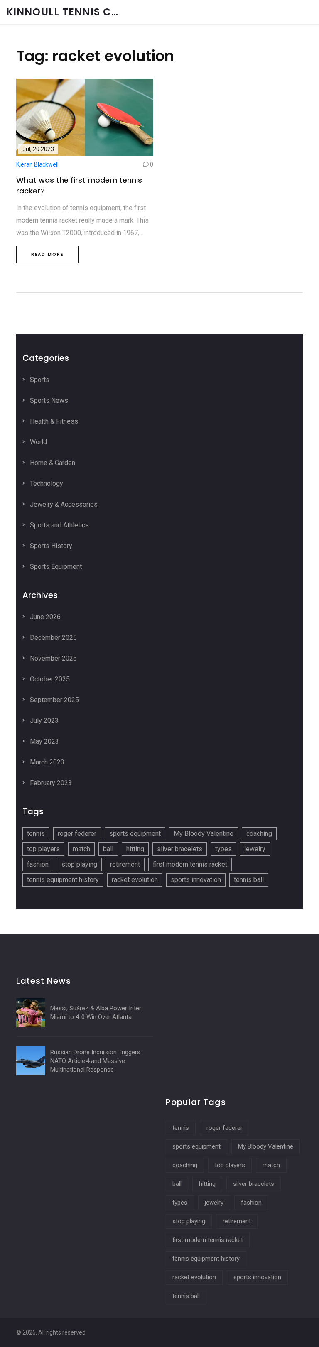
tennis (36, 834)
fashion (38, 864)
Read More (47, 254)
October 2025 (49, 679)
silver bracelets (179, 849)
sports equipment (135, 834)
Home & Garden (51, 463)
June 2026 (44, 617)
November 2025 (52, 658)
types (223, 849)
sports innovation (196, 880)
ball (108, 849)
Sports (38, 380)
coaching (259, 834)
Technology (45, 483)
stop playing (79, 864)
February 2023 (50, 783)
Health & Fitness (53, 421)
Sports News (48, 400)
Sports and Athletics (58, 525)
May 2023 (43, 741)
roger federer (77, 834)
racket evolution (135, 880)
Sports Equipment (55, 567)
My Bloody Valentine (203, 834)
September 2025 (53, 700)
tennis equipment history (63, 880)
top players (43, 849)
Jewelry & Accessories (63, 504)
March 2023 (46, 762)
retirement (125, 864)
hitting (135, 849)
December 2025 (52, 638)
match (81, 849)
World (37, 442)
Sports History (50, 546)
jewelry (255, 849)
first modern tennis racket (190, 864)
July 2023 (43, 721)
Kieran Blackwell (37, 164)
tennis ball (249, 880)
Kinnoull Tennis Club (68, 12)
